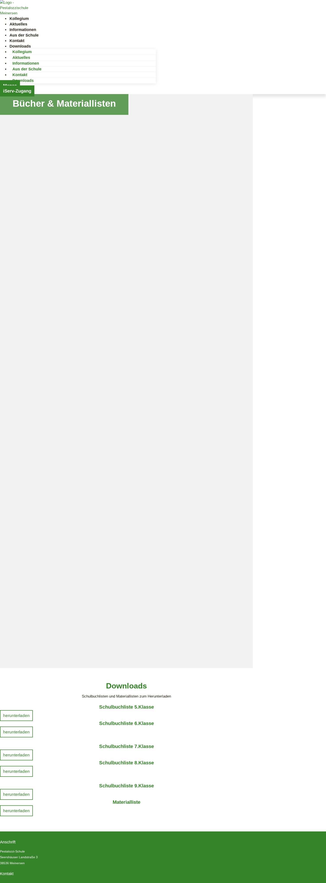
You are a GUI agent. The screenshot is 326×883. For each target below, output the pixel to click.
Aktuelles (21, 57)
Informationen (25, 63)
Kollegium (22, 52)
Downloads (23, 80)
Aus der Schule (26, 69)
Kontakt (19, 75)
